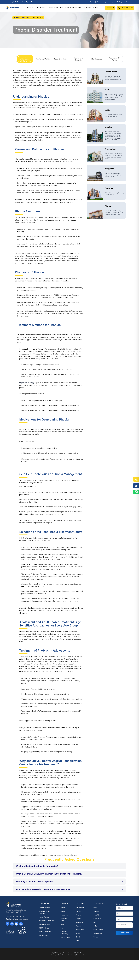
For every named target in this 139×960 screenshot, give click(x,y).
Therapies (63, 8)
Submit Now (124, 933)
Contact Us (97, 918)
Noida (78, 933)
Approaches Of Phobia (114, 59)
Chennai (78, 915)
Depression (64, 915)
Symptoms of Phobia (43, 59)
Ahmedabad (80, 907)
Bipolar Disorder (44, 917)
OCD (62, 924)
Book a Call (110, 8)
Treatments (41, 8)
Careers (96, 911)
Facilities (86, 8)
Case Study (101, 2)
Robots (85, 955)
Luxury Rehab (13, 2)
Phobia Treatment (45, 931)
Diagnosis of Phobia (60, 59)
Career (128, 2)
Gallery (119, 2)
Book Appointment (29, 2)
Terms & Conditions (68, 955)
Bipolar (63, 911)
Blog (111, 2)
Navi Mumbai (80, 929)
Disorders (52, 8)
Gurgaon (78, 918)
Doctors (95, 8)
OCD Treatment (44, 928)
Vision (96, 937)
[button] (69, 866)
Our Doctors (98, 933)
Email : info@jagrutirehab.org (17, 919)
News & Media (98, 929)
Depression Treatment (46, 920)
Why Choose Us (96, 59)
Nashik (78, 937)
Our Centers (74, 8)
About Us (30, 8)
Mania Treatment (44, 924)
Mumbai (78, 926)
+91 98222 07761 (127, 8)
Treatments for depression (78, 59)
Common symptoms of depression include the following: (25, 59)
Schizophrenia (43, 935)
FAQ (95, 922)
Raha (92, 2)
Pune (77, 940)
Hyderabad (79, 922)
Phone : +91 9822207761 (15, 916)
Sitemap (79, 955)
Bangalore (79, 911)
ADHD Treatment (44, 907)
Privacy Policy (56, 955)
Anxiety (63, 907)
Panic (62, 928)
